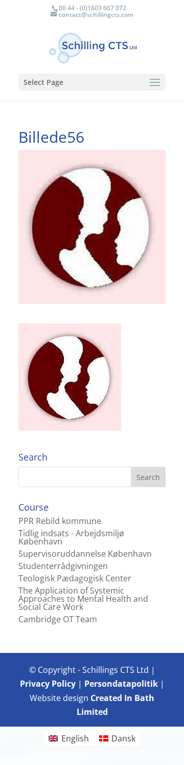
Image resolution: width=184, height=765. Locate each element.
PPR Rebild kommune (59, 521)
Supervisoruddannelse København (85, 553)
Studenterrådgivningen (63, 566)
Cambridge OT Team (57, 619)
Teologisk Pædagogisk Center (74, 578)
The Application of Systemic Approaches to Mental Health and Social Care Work (83, 599)
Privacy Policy (48, 683)
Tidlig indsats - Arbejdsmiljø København (71, 537)
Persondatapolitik (121, 683)
